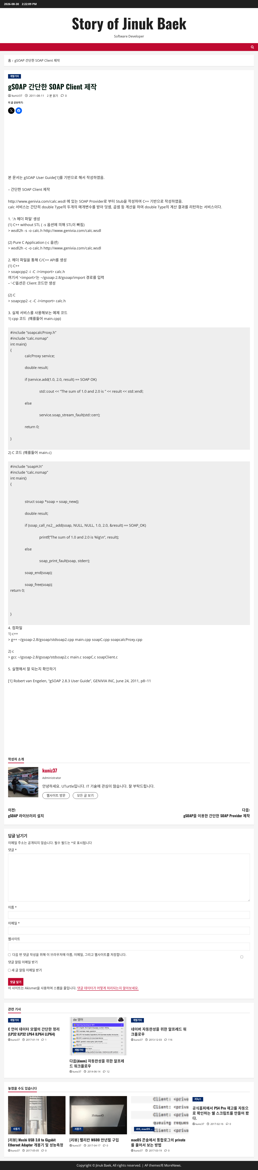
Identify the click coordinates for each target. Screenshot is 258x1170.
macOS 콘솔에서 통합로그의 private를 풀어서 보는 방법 (158, 1142)
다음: (216, 812)
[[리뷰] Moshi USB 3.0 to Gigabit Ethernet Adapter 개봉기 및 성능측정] (37, 1115)
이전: (26, 812)
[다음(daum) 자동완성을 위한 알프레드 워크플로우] (98, 1036)
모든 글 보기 (85, 795)
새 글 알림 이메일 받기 (26, 970)
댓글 (12, 850)
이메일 (14, 923)
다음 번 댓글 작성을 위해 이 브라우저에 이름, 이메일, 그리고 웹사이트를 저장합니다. (69, 954)
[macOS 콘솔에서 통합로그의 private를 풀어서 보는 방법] (159, 1115)
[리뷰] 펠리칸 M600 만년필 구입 (94, 1139)
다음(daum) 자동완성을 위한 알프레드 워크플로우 (97, 1063)
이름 (12, 907)
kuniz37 (17, 96)
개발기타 (14, 76)
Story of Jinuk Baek (129, 23)
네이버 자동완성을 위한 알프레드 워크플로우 (158, 1031)
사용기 (16, 1129)
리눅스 (198, 1099)
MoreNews (172, 1165)
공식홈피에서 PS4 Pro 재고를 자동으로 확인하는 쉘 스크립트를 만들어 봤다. (220, 1113)
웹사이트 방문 (56, 795)
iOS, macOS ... (144, 1129)
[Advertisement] (129, 146)
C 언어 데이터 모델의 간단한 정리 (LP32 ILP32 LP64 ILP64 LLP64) (34, 1031)
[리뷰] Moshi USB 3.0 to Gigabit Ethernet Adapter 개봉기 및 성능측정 (35, 1142)
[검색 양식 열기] (252, 47)
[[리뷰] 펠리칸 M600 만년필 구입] (98, 1115)
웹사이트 (14, 939)
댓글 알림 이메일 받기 (23, 962)
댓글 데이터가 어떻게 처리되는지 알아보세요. (108, 988)
